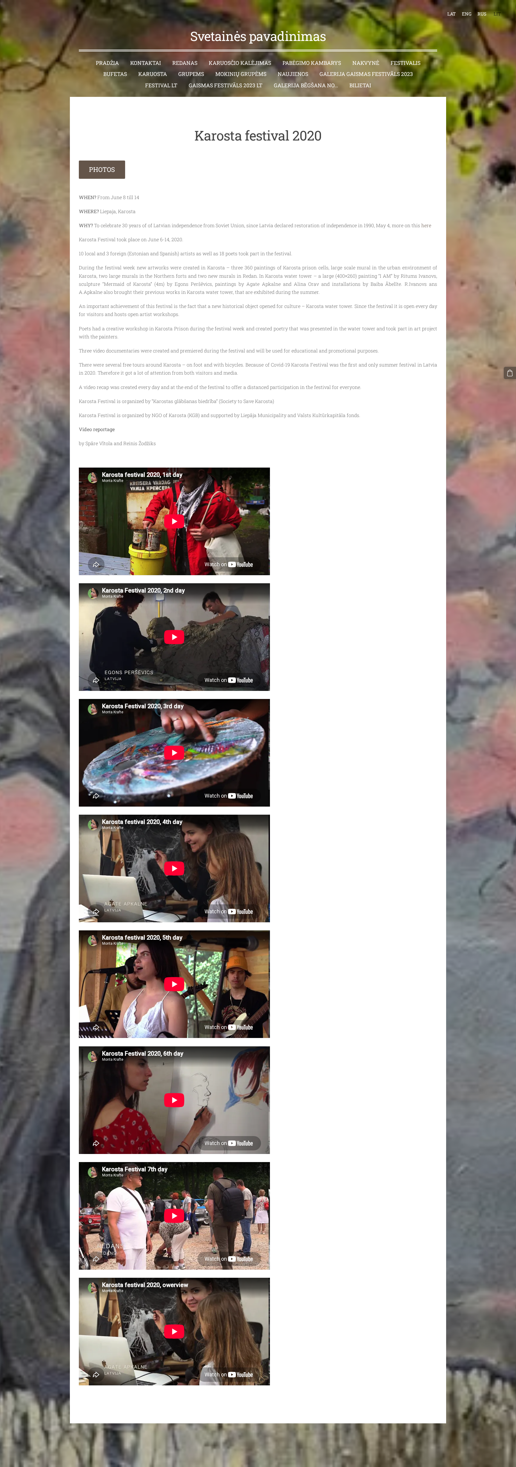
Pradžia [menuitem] (107, 62)
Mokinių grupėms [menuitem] (240, 74)
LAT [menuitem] (451, 14)
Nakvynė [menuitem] (365, 62)
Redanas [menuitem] (184, 62)
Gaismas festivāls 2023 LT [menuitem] (225, 85)
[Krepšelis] (510, 373)
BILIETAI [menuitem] (360, 85)
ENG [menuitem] (467, 14)
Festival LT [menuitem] (161, 85)
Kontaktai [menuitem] (145, 62)
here (426, 225)
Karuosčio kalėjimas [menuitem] (240, 62)
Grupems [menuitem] (191, 74)
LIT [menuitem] (497, 14)
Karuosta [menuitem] (152, 74)
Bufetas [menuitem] (115, 74)
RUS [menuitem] (481, 14)
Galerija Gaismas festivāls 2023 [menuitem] (366, 74)
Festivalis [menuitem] (405, 62)
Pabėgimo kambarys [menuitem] (311, 62)
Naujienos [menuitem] (293, 74)
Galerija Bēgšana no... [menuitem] (306, 85)
